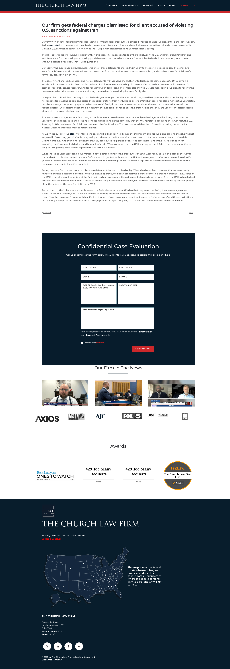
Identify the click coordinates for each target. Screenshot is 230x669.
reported (55, 45)
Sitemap (58, 659)
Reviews (148, 5)
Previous (47, 213)
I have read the (94, 343)
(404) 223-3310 (48, 634)
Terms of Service (95, 335)
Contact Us (187, 5)
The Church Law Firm (58, 616)
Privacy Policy (144, 331)
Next (191, 213)
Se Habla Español (51, 539)
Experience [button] (129, 5)
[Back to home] (60, 5)
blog (72, 134)
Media (161, 5)
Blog (172, 5)
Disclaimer (47, 659)
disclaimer (100, 343)
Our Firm (112, 5)
